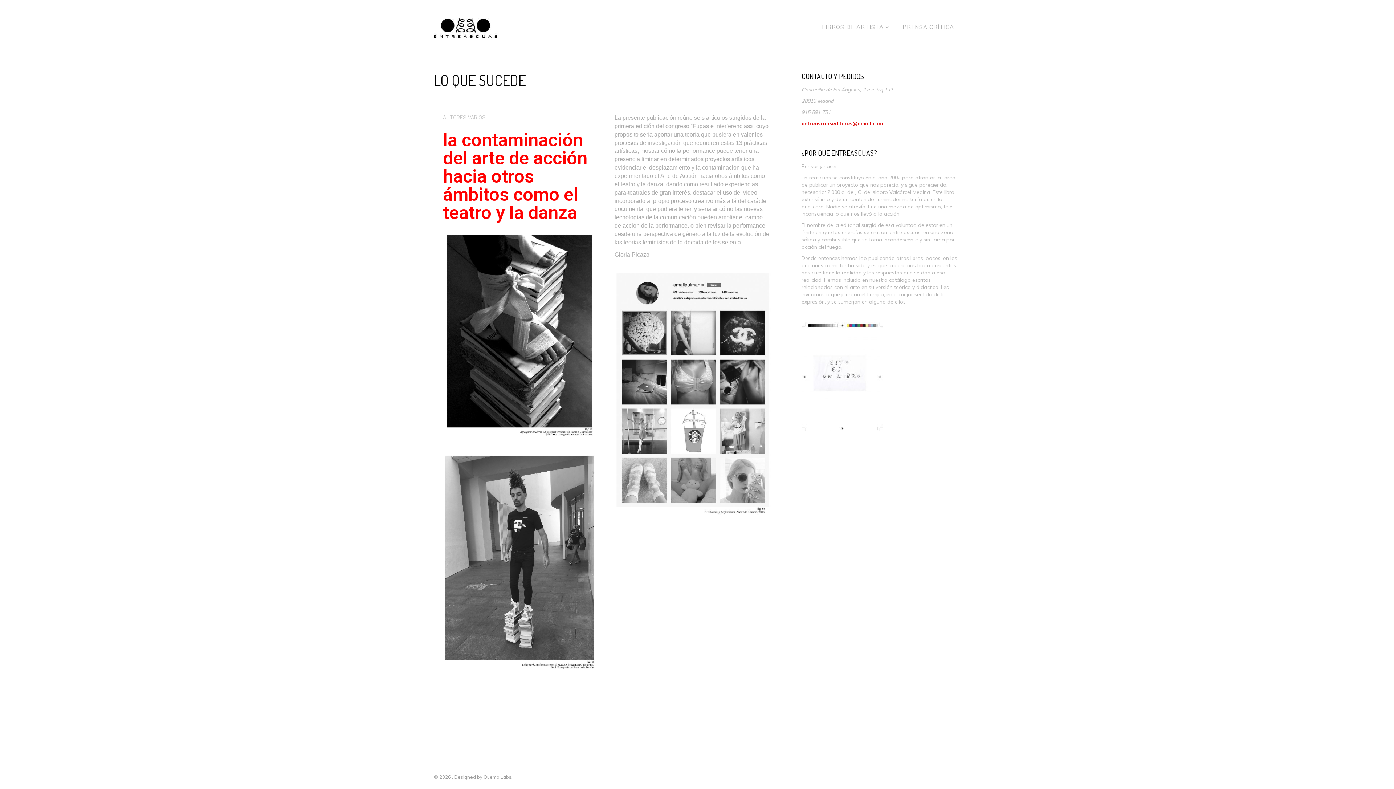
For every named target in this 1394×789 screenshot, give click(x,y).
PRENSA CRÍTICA (928, 27)
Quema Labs (497, 777)
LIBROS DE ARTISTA (853, 27)
